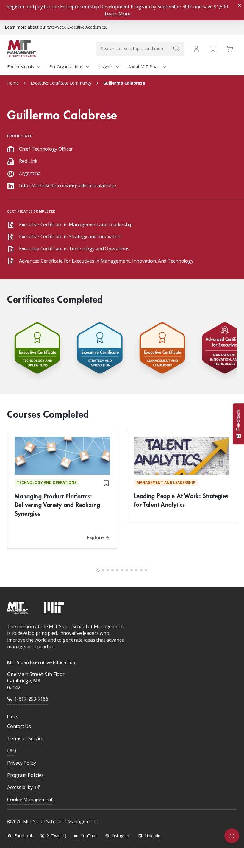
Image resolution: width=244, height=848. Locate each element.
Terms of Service (25, 739)
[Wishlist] (213, 48)
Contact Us (19, 726)
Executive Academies (86, 27)
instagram (121, 835)
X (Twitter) (56, 835)
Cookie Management (30, 800)
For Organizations (66, 66)
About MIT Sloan (144, 66)
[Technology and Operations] (37, 349)
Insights (105, 66)
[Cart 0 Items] (229, 48)
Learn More (118, 13)
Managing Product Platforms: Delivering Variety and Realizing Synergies (57, 504)
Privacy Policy (21, 763)
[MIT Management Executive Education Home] (21, 48)
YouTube (89, 835)
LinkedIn (152, 835)
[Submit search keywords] (176, 48)
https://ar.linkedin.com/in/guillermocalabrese (67, 185)
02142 (13, 687)
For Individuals (20, 66)
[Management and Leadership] (162, 349)
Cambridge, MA (23, 680)
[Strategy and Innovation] (100, 349)
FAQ (11, 751)
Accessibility (20, 788)
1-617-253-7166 (31, 699)
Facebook (23, 835)
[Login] (196, 48)
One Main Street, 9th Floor (36, 674)
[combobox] (140, 49)
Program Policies (25, 775)
